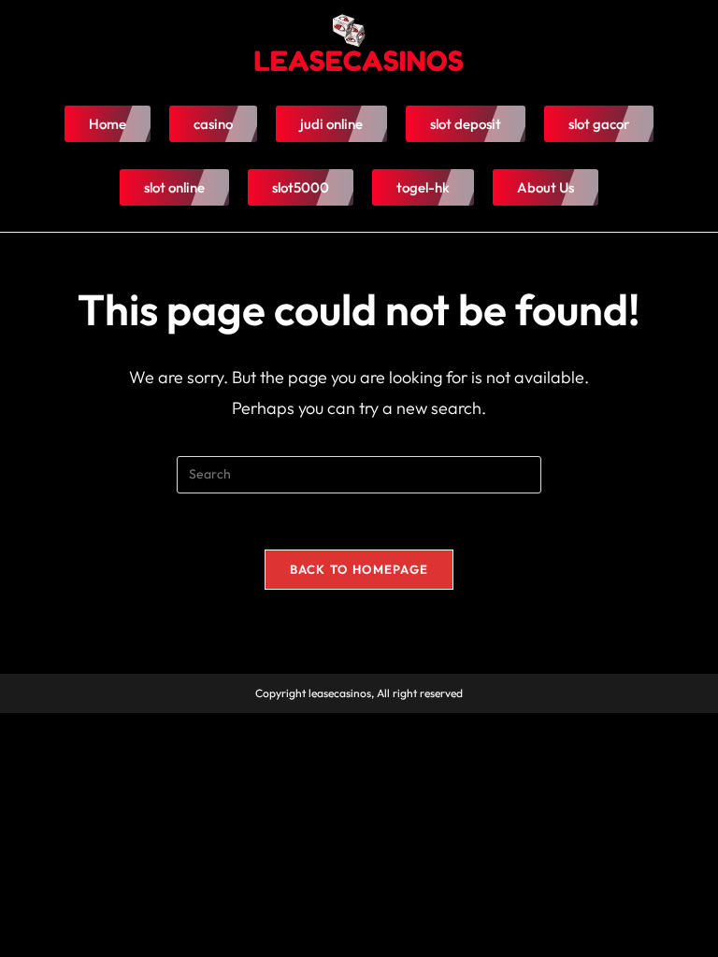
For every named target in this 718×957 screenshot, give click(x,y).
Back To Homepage (359, 569)
